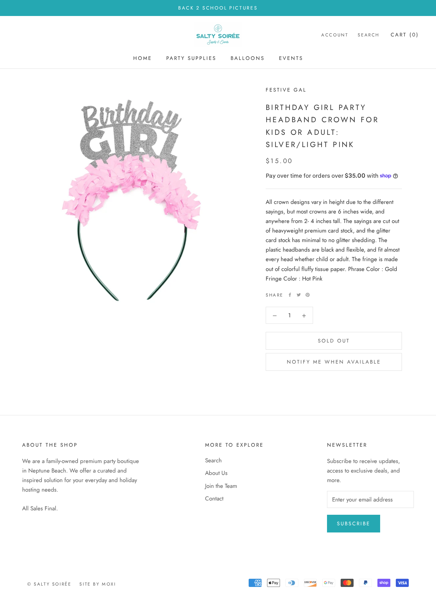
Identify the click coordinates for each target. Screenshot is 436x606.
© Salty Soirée (49, 584)
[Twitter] (299, 295)
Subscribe (353, 523)
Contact (214, 498)
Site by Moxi (97, 584)
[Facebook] (290, 295)
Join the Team (221, 486)
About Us (216, 473)
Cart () (405, 35)
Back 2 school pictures (218, 7)
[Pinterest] (308, 295)
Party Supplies (191, 58)
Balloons (248, 58)
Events (291, 58)
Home (142, 58)
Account (334, 35)
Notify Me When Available (334, 362)
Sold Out (334, 341)
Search (368, 35)
